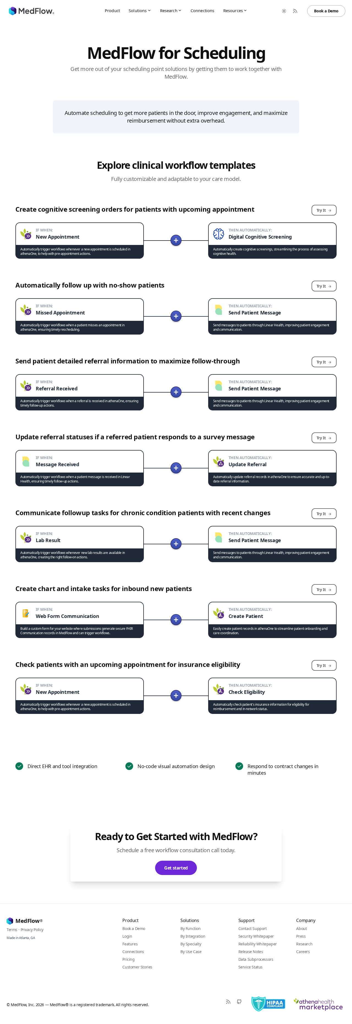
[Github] (239, 1001)
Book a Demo (326, 10)
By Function (190, 928)
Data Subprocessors (255, 959)
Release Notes (250, 951)
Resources (233, 10)
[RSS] (228, 1001)
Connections (203, 10)
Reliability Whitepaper (257, 943)
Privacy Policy (32, 929)
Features (130, 943)
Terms (12, 929)
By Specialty (190, 943)
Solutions (138, 10)
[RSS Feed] (295, 10)
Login (127, 936)
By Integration (192, 936)
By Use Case (191, 951)
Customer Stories (137, 967)
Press (301, 936)
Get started (176, 868)
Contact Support (252, 928)
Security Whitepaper (256, 936)
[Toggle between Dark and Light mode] (284, 10)
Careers (303, 951)
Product (112, 10)
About (301, 928)
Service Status (250, 967)
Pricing (128, 959)
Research (168, 10)
